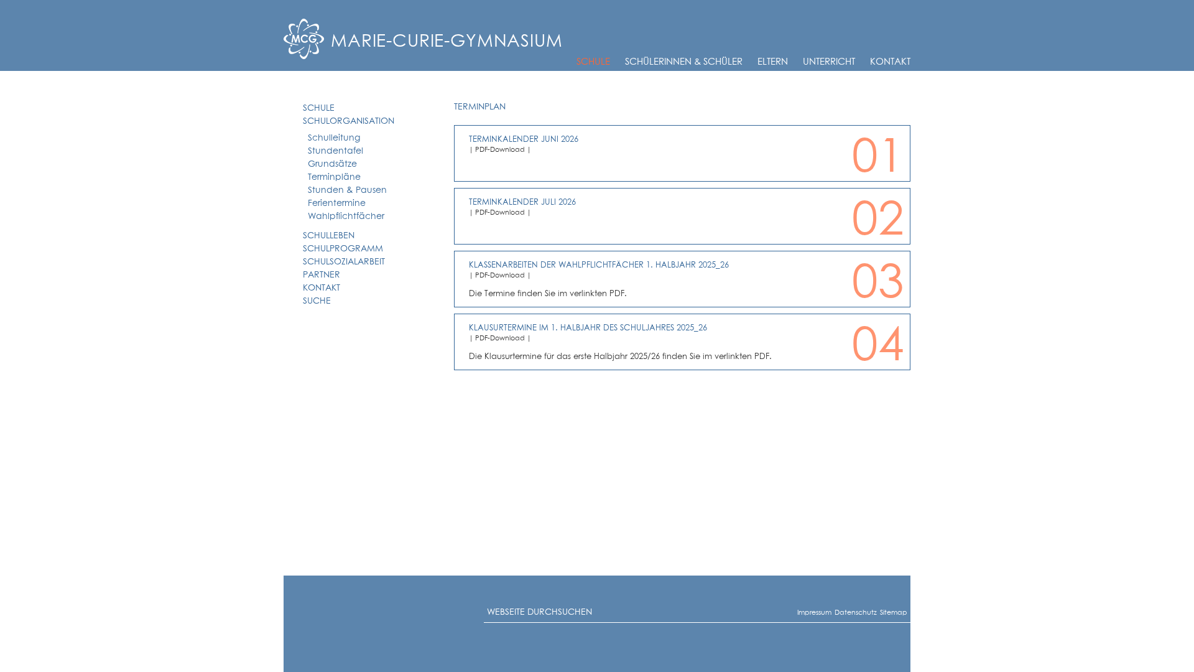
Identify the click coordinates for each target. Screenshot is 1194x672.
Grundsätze (332, 164)
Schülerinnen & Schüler (684, 62)
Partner (321, 275)
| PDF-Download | (500, 149)
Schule (593, 62)
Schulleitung (334, 138)
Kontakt (890, 62)
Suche (317, 301)
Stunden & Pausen (347, 190)
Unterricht (829, 62)
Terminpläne (334, 177)
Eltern (772, 62)
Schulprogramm (343, 249)
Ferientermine (337, 203)
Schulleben (328, 235)
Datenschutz (840, 612)
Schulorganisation (348, 121)
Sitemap (883, 612)
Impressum (802, 612)
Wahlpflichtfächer (346, 216)
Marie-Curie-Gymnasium (447, 41)
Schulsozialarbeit (344, 262)
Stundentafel (335, 151)
